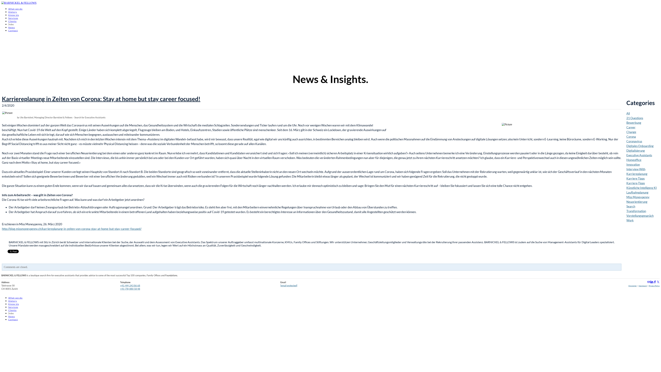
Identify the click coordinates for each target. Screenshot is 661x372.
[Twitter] (658, 282)
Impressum (643, 286)
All (628, 113)
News (11, 27)
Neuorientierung (636, 202)
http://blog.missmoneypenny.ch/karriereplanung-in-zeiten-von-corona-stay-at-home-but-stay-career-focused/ (71, 229)
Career (631, 127)
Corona (631, 136)
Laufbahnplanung (637, 192)
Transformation (636, 211)
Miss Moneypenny (637, 197)
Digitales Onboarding (640, 146)
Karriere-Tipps (635, 183)
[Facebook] (655, 282)
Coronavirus (634, 141)
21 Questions (634, 118)
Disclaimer (632, 286)
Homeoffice (633, 160)
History (12, 12)
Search (630, 206)
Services (13, 18)
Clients (12, 21)
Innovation (633, 164)
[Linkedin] (651, 282)
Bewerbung (633, 123)
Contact (13, 30)
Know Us (13, 15)
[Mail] (648, 282)
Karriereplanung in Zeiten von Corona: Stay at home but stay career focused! (101, 98)
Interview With (635, 169)
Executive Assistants (639, 155)
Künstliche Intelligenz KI (641, 188)
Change (631, 132)
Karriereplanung (636, 174)
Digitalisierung (635, 150)
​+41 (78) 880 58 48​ (130, 288)
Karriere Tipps (635, 178)
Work (630, 220)
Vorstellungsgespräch (640, 216)
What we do (15, 9)
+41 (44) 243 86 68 (130, 285)
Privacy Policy (654, 286)
